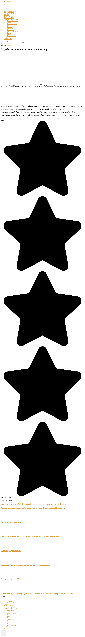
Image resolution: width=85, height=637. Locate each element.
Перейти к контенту (6, 1)
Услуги (9, 33)
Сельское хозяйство (12, 31)
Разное (9, 34)
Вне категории (11, 36)
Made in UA (10, 13)
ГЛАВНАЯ (7, 10)
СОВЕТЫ (7, 37)
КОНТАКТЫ (8, 39)
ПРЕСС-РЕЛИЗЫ (9, 18)
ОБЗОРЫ (6, 15)
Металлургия (11, 25)
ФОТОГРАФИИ (8, 16)
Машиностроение (12, 24)
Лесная (9, 22)
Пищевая (9, 27)
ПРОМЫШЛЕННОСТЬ (11, 19)
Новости (9, 45)
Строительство (11, 28)
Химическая (10, 30)
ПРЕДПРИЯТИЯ (9, 12)
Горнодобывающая (12, 21)
